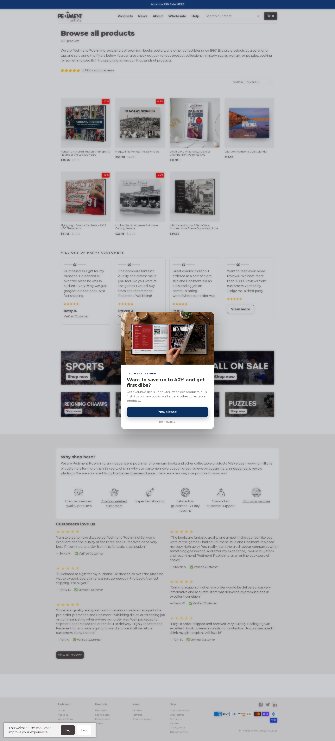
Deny (84, 730)
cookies (41, 728)
